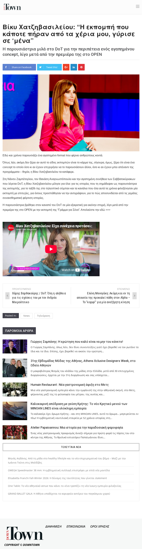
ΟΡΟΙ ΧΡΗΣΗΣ (99, 526)
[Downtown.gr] (12, 6)
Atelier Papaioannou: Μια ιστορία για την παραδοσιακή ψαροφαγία (77, 427)
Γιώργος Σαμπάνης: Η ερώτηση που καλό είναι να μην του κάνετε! (77, 341)
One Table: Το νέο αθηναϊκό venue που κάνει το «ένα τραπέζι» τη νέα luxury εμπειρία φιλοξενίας (64, 486)
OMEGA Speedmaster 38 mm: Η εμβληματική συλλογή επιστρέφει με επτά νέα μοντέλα (59, 470)
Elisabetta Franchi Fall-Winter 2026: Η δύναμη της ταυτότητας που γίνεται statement (57, 478)
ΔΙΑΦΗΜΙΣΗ (53, 526)
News (26, 315)
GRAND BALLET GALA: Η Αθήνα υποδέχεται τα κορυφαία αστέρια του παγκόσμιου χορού (59, 493)
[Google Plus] (66, 67)
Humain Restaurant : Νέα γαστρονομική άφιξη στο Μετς (70, 384)
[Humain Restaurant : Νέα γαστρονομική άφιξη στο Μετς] (15, 389)
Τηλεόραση (43, 315)
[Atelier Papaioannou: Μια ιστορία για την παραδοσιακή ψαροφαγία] (15, 432)
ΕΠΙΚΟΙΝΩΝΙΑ (75, 526)
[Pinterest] (81, 67)
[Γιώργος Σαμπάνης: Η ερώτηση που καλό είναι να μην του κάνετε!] (15, 346)
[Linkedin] (73, 67)
